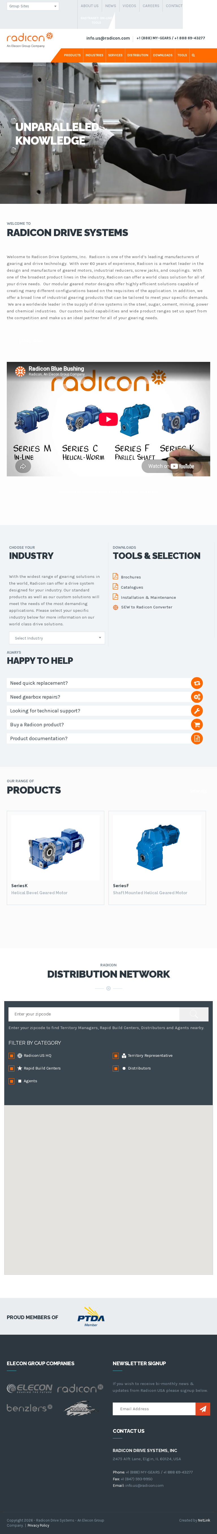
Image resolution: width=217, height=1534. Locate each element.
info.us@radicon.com (108, 38)
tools (182, 55)
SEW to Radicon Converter (146, 607)
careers (151, 5)
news (110, 5)
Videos (129, 5)
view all (198, 791)
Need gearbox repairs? (35, 697)
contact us (177, 5)
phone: (119, 1472)
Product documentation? (39, 738)
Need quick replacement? (39, 683)
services (115, 55)
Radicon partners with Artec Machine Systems (108, 492)
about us (90, 5)
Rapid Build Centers (42, 1068)
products (72, 55)
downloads (163, 55)
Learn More (31, 341)
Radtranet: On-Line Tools (96, 20)
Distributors (139, 1068)
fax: (116, 1478)
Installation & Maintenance (148, 597)
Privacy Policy (38, 1525)
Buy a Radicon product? (37, 724)
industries (94, 55)
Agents (30, 1080)
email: (118, 1485)
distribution (137, 55)
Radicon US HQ (37, 1055)
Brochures (131, 577)
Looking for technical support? (45, 711)
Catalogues (132, 587)
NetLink (204, 1520)
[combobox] (33, 6)
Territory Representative (150, 1055)
